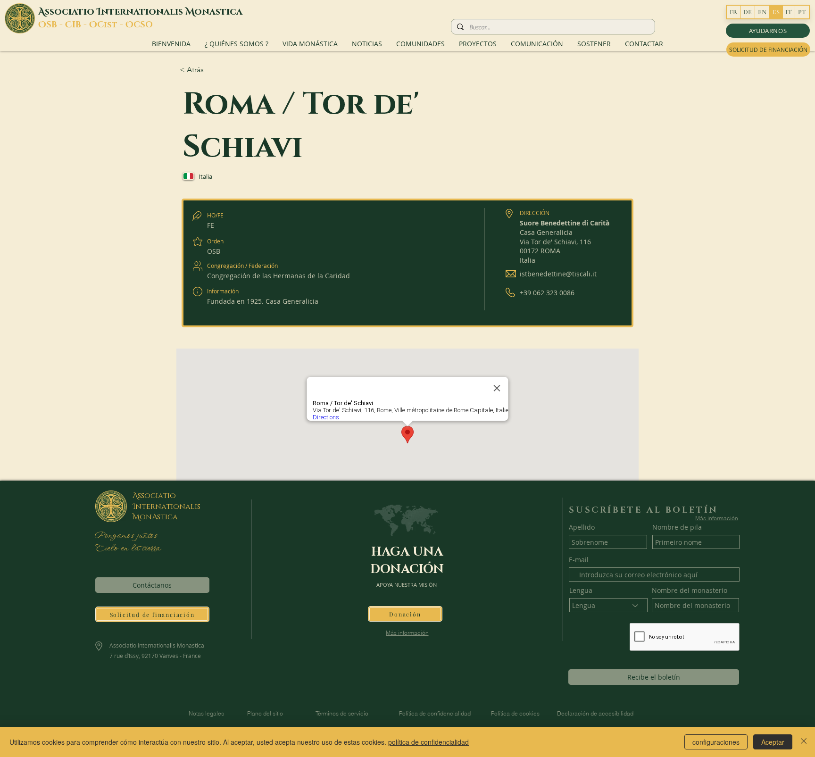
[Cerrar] (803, 741)
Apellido (582, 527)
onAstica (159, 517)
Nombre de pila (677, 527)
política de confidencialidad (428, 742)
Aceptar (772, 742)
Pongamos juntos (126, 535)
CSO (143, 25)
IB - (80, 25)
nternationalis (143, 12)
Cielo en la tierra (127, 548)
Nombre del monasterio (689, 590)
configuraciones (716, 742)
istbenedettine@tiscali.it (558, 273)
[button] (768, 31)
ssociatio (71, 12)
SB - (55, 25)
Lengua (580, 590)
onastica (218, 12)
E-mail (579, 560)
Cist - (111, 25)
